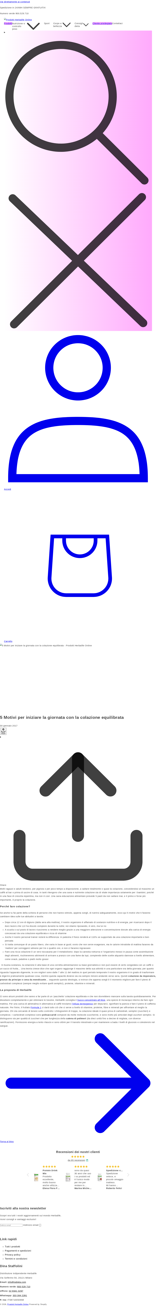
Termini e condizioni (16, 1258)
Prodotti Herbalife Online (18, 1304)
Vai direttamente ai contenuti (15, 2)
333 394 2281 (20, 1295)
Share (3, 733)
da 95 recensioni (76, 1160)
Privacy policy (12, 1254)
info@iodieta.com (17, 1282)
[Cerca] (78, 181)
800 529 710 (23, 1286)
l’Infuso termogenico (82, 1004)
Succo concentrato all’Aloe (91, 1000)
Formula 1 (36, 1007)
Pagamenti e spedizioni (18, 1250)
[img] (78, 1156)
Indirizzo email (31, 1225)
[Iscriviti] (40, 1225)
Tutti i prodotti (12, 1246)
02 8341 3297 (16, 1291)
